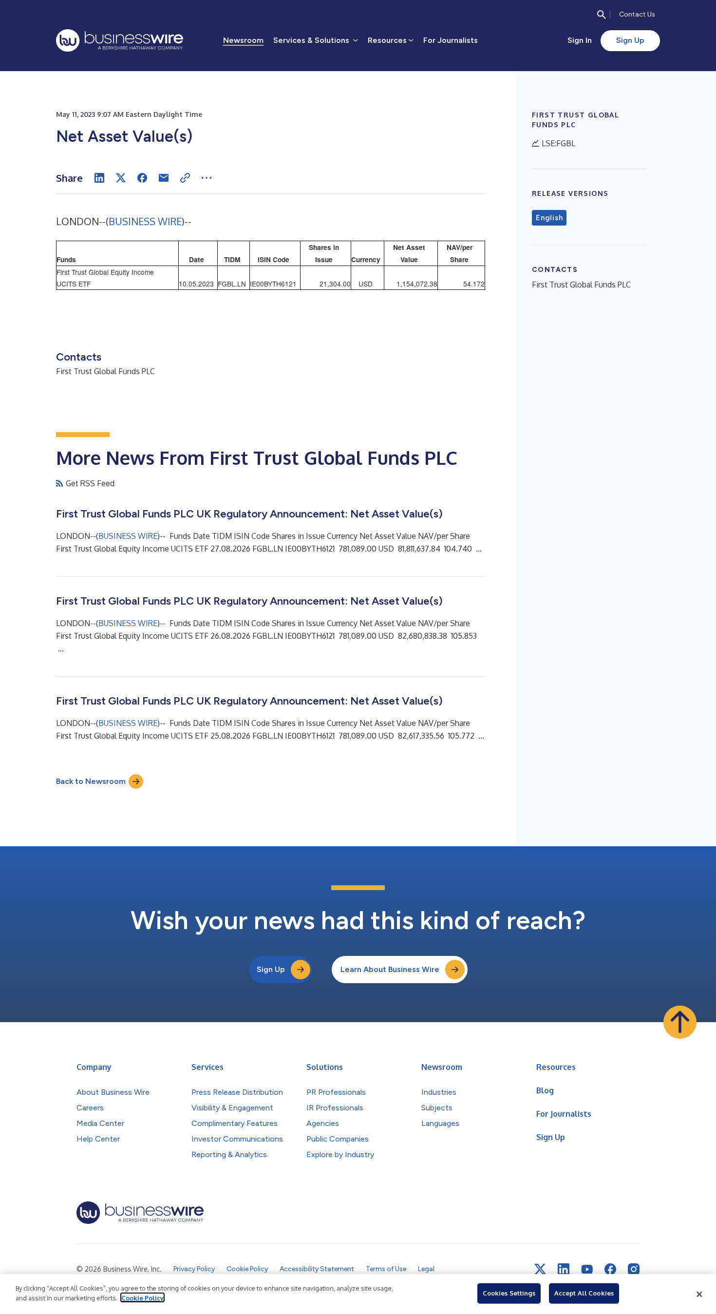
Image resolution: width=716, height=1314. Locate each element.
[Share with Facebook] (142, 178)
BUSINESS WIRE (145, 221)
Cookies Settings (509, 1293)
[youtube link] (587, 1269)
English (549, 217)
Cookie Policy (142, 1297)
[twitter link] (540, 1269)
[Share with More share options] (206, 178)
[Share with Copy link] (185, 178)
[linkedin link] (563, 1269)
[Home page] (119, 40)
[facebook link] (610, 1269)
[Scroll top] (680, 1022)
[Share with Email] (163, 178)
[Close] (699, 1294)
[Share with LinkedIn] (99, 178)
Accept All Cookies (584, 1293)
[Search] (601, 14)
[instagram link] (634, 1269)
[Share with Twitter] (121, 178)
